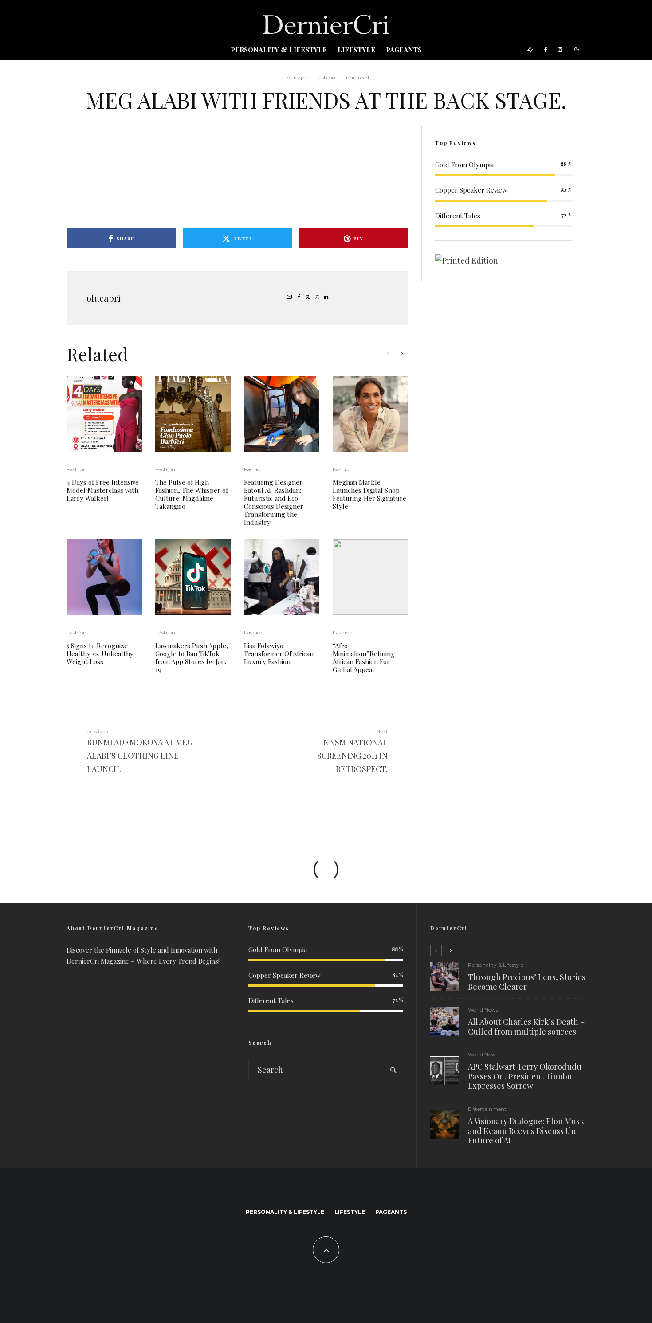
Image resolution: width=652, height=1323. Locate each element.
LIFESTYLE (356, 49)
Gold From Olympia (464, 164)
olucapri (297, 77)
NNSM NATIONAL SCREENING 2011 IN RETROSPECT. (352, 751)
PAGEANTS (404, 49)
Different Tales (457, 215)
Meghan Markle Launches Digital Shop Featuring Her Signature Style (369, 494)
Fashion (325, 77)
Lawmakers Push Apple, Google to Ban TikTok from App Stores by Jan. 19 (191, 657)
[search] (393, 1070)
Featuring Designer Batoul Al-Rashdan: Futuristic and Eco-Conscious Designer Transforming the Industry (273, 502)
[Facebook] (546, 49)
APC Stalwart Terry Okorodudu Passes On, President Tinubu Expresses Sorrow (524, 1076)
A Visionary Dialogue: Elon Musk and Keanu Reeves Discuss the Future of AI (526, 1131)
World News (483, 1009)
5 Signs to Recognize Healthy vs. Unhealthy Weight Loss (100, 653)
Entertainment (487, 1109)
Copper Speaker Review (471, 189)
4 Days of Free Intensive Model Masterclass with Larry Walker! (103, 490)
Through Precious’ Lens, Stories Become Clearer (526, 982)
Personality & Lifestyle (279, 49)
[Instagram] (560, 49)
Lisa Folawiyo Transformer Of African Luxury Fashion (279, 653)
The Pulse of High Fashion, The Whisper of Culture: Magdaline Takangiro (191, 494)
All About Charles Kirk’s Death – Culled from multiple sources (526, 1026)
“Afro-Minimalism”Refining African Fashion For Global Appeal (364, 657)
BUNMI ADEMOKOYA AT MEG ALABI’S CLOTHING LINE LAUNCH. (139, 751)
